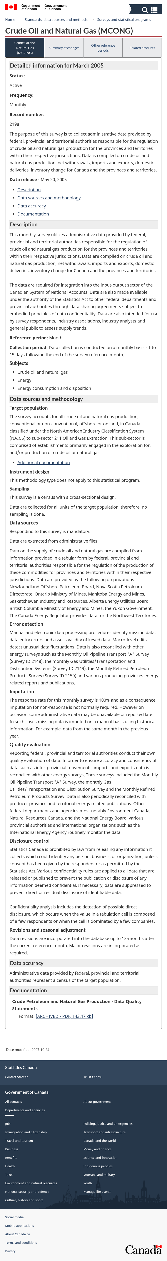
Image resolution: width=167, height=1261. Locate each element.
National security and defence (27, 1192)
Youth (88, 1183)
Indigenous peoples (98, 1166)
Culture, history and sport (24, 1200)
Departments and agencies (25, 1110)
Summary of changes (64, 48)
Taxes (9, 1175)
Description (29, 190)
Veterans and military (99, 1175)
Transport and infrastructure (105, 1132)
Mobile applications (19, 1226)
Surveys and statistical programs (124, 19)
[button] (146, 10)
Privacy (10, 1251)
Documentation (33, 214)
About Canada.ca (17, 1234)
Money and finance (98, 1149)
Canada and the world (100, 1141)
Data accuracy (31, 206)
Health (10, 1166)
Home (10, 19)
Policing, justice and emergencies (108, 1124)
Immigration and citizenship (26, 1132)
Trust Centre (93, 1077)
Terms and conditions (21, 1243)
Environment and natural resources (31, 1183)
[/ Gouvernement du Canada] (36, 7)
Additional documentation (43, 462)
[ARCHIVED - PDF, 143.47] (64, 1016)
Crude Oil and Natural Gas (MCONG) (24, 48)
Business (11, 1149)
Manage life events (97, 1192)
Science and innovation (100, 1158)
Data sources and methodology (49, 198)
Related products (142, 48)
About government (97, 1102)
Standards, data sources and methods (56, 19)
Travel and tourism (19, 1141)
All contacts (13, 1102)
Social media (14, 1217)
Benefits (11, 1158)
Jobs (8, 1124)
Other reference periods (103, 47)
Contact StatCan (16, 1077)
